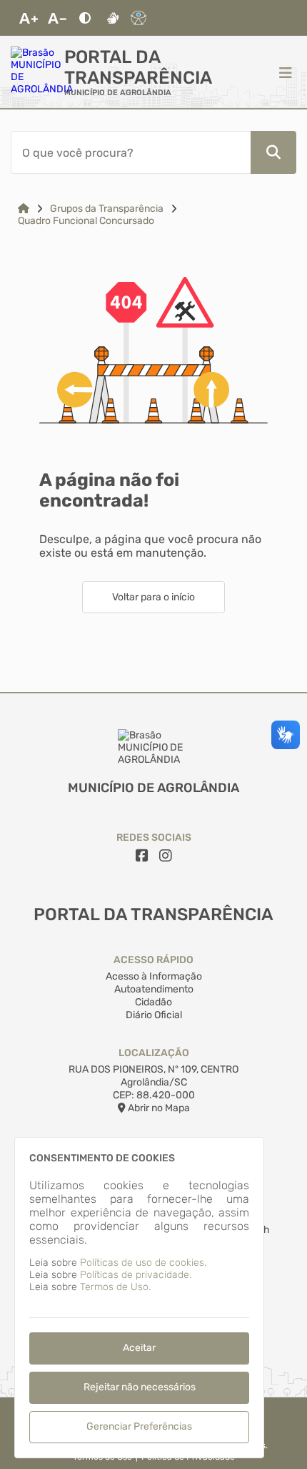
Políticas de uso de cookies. (143, 1262)
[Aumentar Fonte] (28, 18)
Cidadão (153, 1002)
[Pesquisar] (273, 152)
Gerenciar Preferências (139, 1426)
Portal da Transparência (138, 67)
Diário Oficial (154, 1015)
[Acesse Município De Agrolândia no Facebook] (142, 855)
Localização (154, 1053)
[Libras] (113, 17)
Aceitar (139, 1348)
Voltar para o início (153, 597)
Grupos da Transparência (106, 208)
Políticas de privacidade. (135, 1275)
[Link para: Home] (23, 208)
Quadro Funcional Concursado (86, 221)
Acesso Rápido (153, 960)
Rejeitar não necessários (140, 1387)
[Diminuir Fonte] (57, 18)
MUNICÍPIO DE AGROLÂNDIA (117, 92)
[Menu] (285, 72)
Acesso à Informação (154, 976)
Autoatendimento (153, 989)
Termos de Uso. (115, 1287)
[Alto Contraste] (85, 17)
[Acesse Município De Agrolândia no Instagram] (165, 855)
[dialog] (139, 1297)
